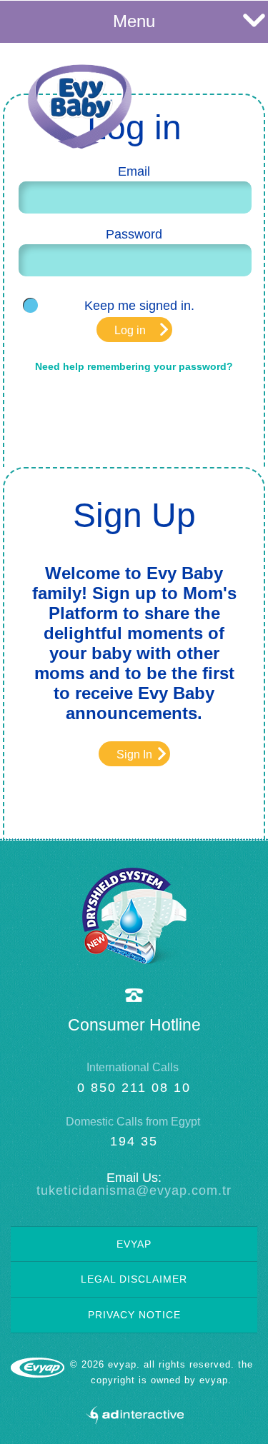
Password (134, 234)
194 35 (134, 1141)
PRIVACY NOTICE (134, 1315)
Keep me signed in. (139, 306)
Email (134, 171)
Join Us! (202, 76)
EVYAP (134, 1244)
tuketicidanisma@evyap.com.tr (134, 1190)
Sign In (134, 754)
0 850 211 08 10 (134, 1088)
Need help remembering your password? (134, 366)
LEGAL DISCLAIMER (134, 1279)
